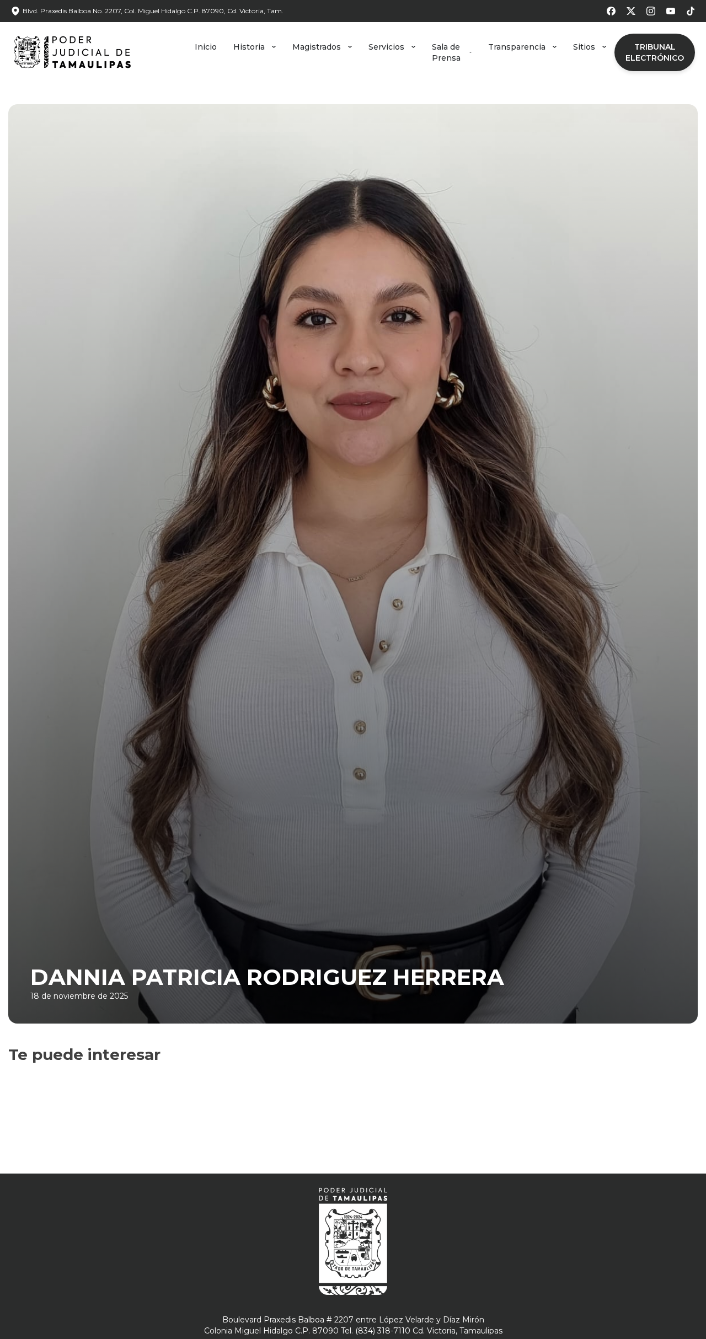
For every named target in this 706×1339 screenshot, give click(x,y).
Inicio (206, 47)
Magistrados (316, 47)
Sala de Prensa (446, 52)
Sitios (584, 47)
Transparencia (516, 47)
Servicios (386, 47)
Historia (249, 47)
